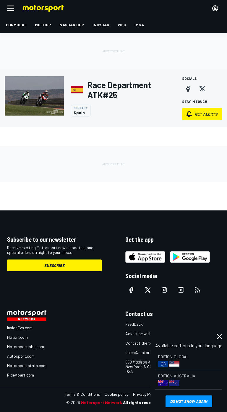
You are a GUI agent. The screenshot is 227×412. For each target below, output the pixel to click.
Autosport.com (21, 356)
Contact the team (141, 343)
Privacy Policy (145, 394)
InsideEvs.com (20, 327)
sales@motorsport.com (146, 352)
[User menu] (215, 8)
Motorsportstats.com (26, 365)
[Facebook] (188, 89)
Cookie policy (116, 394)
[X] (202, 89)
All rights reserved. (142, 402)
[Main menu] (10, 8)
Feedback (134, 324)
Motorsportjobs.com (25, 346)
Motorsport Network (101, 402)
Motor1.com (17, 337)
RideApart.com (20, 374)
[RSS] (197, 290)
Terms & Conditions (82, 394)
